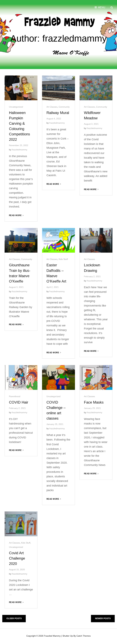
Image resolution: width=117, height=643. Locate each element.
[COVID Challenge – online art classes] (58, 377)
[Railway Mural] (58, 87)
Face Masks (94, 402)
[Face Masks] (96, 377)
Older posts (14, 618)
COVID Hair (18, 402)
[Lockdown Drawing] (96, 240)
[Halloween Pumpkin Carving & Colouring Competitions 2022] (21, 87)
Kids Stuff (63, 259)
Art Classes (51, 107)
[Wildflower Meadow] (96, 87)
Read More (16, 215)
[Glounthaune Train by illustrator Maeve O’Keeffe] (21, 240)
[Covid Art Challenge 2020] (21, 523)
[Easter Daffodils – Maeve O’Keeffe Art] (58, 240)
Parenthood (14, 396)
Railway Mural (57, 113)
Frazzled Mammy (52, 636)
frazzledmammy (19, 149)
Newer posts (103, 618)
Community (64, 107)
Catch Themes (83, 636)
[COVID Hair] (21, 377)
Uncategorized (16, 107)
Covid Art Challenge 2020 (17, 558)
